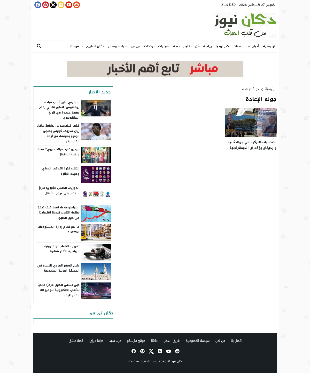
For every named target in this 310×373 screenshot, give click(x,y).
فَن (197, 46)
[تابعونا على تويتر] (53, 4)
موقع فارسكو (136, 341)
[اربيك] (155, 76)
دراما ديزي (96, 341)
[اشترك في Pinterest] (45, 4)
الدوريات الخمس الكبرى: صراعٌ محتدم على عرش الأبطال (59, 190)
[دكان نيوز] (155, 25)
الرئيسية (270, 46)
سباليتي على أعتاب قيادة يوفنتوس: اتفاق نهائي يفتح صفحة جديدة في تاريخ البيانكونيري (59, 110)
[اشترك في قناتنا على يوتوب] (68, 4)
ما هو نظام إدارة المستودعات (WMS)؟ (58, 229)
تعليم (187, 46)
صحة (176, 46)
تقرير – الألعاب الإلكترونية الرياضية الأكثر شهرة (61, 249)
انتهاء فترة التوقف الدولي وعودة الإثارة (60, 171)
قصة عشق (76, 341)
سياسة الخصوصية (197, 341)
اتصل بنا (236, 341)
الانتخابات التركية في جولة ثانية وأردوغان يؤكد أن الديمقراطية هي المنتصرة (252, 147)
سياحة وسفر (118, 46)
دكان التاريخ (95, 46)
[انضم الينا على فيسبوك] (37, 4)
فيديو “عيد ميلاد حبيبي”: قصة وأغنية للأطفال (58, 151)
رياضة (207, 46)
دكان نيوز (177, 361)
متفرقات (76, 46)
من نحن (220, 341)
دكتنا (154, 341)
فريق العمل (171, 341)
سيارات (163, 46)
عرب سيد (115, 341)
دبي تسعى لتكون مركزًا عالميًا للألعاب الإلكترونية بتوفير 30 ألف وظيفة (58, 290)
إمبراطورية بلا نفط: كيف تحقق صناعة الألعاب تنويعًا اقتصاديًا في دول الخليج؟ (58, 213)
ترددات (149, 46)
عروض (135, 46)
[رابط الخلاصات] (60, 4)
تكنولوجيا (223, 46)
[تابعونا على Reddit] (76, 4)
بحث (39, 46)
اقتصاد (239, 46)
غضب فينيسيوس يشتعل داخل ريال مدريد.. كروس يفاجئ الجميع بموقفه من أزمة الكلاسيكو (58, 133)
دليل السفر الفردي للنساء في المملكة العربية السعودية (58, 268)
